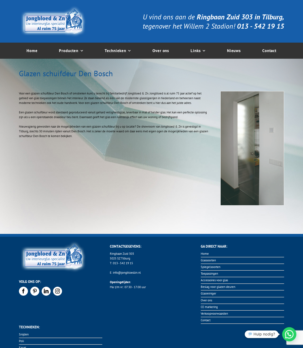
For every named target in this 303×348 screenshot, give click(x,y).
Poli (21, 341)
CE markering (209, 307)
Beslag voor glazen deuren (218, 287)
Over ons (206, 300)
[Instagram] (57, 291)
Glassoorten (208, 260)
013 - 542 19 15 (123, 263)
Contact (205, 320)
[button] (289, 334)
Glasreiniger (208, 293)
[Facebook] (23, 291)
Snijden (24, 334)
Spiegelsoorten (210, 267)
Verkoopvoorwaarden (214, 314)
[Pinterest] (34, 291)
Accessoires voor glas (214, 280)
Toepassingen (209, 274)
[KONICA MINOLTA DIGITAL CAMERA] (252, 93)
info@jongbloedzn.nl (127, 273)
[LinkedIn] (46, 291)
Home (205, 254)
